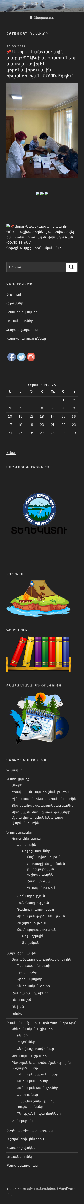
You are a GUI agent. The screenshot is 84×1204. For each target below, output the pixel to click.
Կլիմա (17, 1013)
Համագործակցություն (36, 930)
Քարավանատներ (32, 1081)
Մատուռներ (27, 1095)
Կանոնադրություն (33, 903)
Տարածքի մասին (21, 953)
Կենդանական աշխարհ (32, 1029)
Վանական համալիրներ (37, 1088)
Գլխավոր (14, 770)
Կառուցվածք (18, 779)
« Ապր (11, 453)
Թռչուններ (26, 1042)
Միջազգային (33, 936)
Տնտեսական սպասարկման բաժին (42, 805)
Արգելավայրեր (29, 979)
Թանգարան (22, 1121)
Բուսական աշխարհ (29, 1056)
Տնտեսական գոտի (33, 986)
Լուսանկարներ (19, 321)
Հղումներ (14, 303)
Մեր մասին (26, 845)
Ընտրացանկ (44, 17)
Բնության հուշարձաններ (39, 1114)
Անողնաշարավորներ (35, 1049)
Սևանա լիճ (21, 1000)
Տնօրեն (18, 785)
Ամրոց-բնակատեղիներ (37, 1074)
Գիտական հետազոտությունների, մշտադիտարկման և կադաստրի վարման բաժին (41, 817)
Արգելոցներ (27, 972)
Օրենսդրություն (31, 896)
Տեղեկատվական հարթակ (29, 1130)
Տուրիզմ (13, 294)
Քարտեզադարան (22, 330)
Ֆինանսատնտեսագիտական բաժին (44, 799)
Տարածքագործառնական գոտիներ (42, 959)
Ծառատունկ (38, 881)
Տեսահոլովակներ (22, 312)
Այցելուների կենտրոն (25, 1139)
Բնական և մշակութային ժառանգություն (42, 1023)
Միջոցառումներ (36, 851)
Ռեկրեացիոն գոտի (33, 966)
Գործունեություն (26, 838)
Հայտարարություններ (26, 339)
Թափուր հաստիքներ (35, 909)
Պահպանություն (41, 888)
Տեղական (30, 943)
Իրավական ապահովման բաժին (40, 792)
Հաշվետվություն (31, 923)
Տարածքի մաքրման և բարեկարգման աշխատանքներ (46, 869)
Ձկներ (22, 1035)
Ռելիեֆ (18, 1007)
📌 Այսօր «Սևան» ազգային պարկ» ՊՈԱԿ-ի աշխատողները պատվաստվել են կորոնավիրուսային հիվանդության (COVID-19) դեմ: (41, 64)
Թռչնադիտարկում (43, 857)
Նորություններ (19, 832)
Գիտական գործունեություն (41, 916)
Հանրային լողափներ (30, 993)
